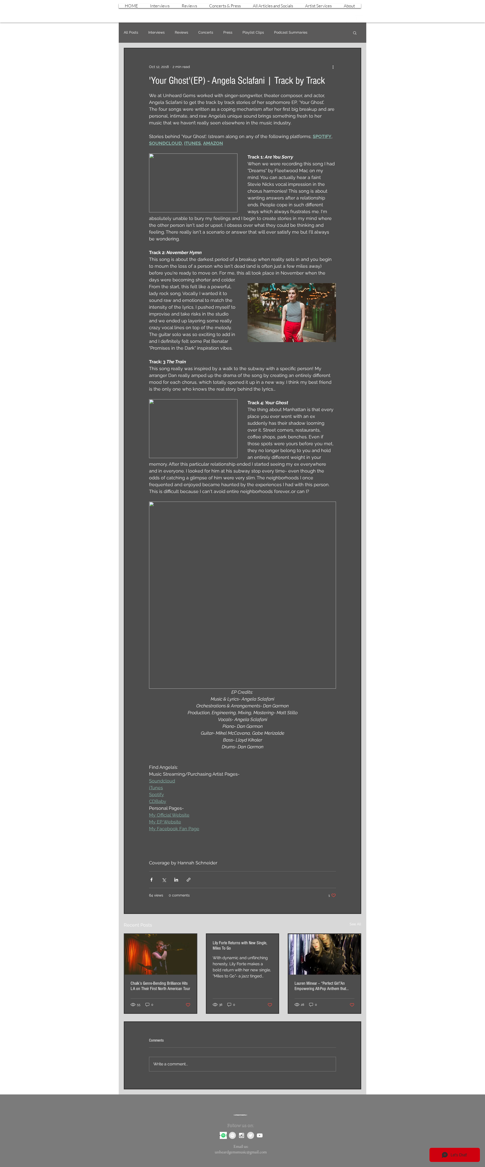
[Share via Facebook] (151, 879)
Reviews (181, 32)
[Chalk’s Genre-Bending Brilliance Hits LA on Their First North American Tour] (161, 954)
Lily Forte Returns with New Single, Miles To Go (240, 945)
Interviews (156, 32)
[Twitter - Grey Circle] (250, 1135)
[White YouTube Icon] (358, 19)
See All (355, 924)
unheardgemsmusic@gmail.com (241, 1152)
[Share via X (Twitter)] (163, 879)
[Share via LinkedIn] (176, 879)
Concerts (205, 32)
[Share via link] (188, 879)
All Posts (131, 32)
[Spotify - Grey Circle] (232, 1135)
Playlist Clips (253, 32)
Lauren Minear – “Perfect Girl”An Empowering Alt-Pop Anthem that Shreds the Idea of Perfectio (320, 986)
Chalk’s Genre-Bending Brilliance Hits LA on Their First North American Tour (160, 986)
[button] (354, 33)
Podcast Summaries (290, 32)
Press (227, 32)
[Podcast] (223, 1135)
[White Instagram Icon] (350, 19)
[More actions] (333, 67)
